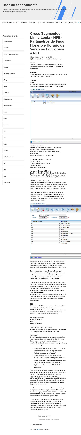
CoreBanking (7, 61)
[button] (52, 416)
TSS (5, 176)
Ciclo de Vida (8, 41)
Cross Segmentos (8, 22)
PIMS (5, 118)
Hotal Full (6, 93)
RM (5, 131)
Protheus (6, 125)
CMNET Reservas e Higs (11, 54)
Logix (5, 112)
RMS (5, 137)
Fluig (5, 80)
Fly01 (5, 86)
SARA (5, 144)
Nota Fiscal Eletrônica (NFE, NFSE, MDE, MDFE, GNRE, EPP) (57, 22)
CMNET (6, 48)
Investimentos (8, 105)
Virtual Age (7, 182)
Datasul (6, 67)
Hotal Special (8, 99)
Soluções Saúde (9, 157)
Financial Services (9, 73)
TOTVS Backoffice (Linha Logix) (26, 22)
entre (38, 430)
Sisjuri (6, 150)
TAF (5, 163)
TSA (5, 170)
